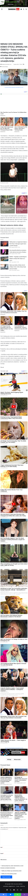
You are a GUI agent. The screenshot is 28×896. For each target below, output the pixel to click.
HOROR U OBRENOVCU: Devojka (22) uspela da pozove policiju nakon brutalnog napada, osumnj (6, 780)
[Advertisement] (14, 26)
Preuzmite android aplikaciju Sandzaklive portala (14, 747)
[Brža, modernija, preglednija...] (14, 752)
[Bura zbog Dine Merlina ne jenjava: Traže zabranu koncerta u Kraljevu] (4, 252)
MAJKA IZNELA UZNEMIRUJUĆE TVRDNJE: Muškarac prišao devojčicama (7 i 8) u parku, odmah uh (21, 797)
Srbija (9, 759)
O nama (17, 886)
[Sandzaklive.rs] (13, 9)
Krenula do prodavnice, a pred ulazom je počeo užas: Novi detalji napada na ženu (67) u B (7, 814)
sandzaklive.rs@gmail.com (9, 886)
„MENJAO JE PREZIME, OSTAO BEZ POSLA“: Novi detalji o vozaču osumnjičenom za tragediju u (21, 815)
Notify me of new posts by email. (9, 873)
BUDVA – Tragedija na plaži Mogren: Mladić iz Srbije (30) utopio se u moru (18, 258)
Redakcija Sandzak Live (6, 64)
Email (2, 853)
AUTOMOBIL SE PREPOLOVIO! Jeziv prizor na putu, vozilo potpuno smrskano (21, 779)
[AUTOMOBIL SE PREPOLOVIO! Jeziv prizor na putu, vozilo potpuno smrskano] (21, 772)
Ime (2, 847)
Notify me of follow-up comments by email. (12, 870)
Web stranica (4, 859)
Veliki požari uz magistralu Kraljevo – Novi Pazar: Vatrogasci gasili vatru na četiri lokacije (18, 243)
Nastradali (17, 759)
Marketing (22, 886)
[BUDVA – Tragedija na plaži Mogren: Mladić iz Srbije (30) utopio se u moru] (4, 258)
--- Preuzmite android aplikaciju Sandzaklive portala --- (14, 87)
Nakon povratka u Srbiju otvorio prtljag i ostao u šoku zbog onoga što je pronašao (17, 266)
